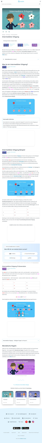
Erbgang (19, 155)
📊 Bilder (29, 258)
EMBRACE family (23, 438)
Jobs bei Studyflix (17, 418)
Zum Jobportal (33, 413)
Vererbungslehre (14, 34)
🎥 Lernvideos (12, 253)
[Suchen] (39, 4)
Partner (36, 418)
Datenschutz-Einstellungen (34, 432)
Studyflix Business (13, 421)
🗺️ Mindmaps (12, 258)
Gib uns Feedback (21, 435)
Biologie (3, 34)
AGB (19, 432)
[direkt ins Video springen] (21, 106)
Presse (22, 421)
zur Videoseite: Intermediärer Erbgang (21, 384)
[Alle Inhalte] (1, 1)
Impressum (14, 432)
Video (3, 54)
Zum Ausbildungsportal (22, 413)
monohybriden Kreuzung (16, 164)
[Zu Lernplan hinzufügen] (3, 32)
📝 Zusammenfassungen (29, 253)
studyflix (22, 1)
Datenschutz (24, 432)
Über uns (7, 418)
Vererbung (8, 34)
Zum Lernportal (11, 413)
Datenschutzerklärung (36, 262)
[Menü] (40, 1)
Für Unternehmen (27, 418)
